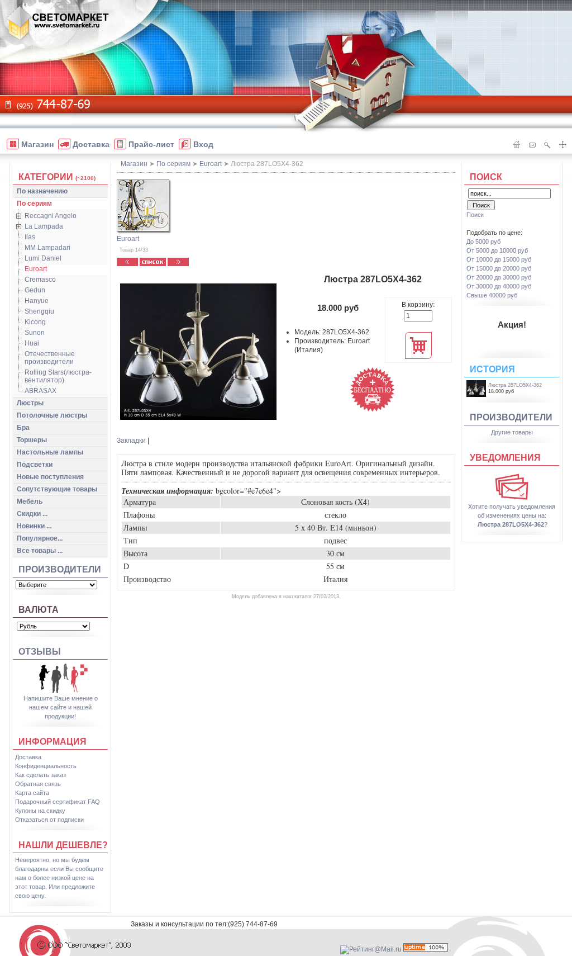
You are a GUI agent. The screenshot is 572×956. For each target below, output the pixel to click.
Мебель (29, 501)
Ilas (30, 237)
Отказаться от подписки (49, 819)
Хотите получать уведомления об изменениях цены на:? (511, 515)
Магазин (134, 164)
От (497, 250)
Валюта (38, 609)
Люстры (30, 403)
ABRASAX (40, 391)
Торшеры (32, 440)
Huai (32, 343)
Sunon (35, 333)
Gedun (35, 290)
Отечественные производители (50, 358)
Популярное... (40, 538)
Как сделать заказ (40, 775)
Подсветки (35, 464)
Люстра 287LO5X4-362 (515, 385)
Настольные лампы (50, 452)
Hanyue (37, 301)
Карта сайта (32, 792)
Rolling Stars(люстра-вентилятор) (58, 376)
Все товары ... (40, 551)
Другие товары (512, 432)
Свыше (491, 295)
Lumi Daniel (43, 258)
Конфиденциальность (46, 766)
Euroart (36, 269)
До (483, 241)
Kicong (35, 322)
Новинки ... (34, 526)
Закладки (131, 440)
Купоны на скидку (40, 810)
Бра (23, 428)
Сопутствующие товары (57, 489)
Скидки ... (32, 514)
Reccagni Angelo (51, 216)
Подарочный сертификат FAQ (57, 801)
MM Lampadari (47, 248)
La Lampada (44, 226)
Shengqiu (39, 311)
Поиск (486, 177)
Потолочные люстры (52, 415)
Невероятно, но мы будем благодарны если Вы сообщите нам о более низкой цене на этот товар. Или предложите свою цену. (59, 877)
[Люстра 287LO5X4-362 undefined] (198, 351)
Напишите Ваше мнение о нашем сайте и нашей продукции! (60, 707)
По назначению (42, 191)
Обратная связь (38, 783)
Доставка (28, 757)
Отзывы (39, 651)
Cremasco (40, 279)
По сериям (34, 203)
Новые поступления (50, 477)
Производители (59, 569)
